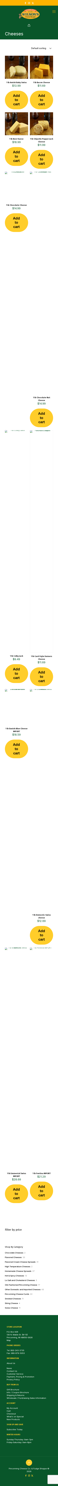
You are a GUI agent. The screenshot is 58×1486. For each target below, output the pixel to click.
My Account (12, 1408)
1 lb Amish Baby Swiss (16, 82)
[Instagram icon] (29, 3)
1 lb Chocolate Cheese (16, 205)
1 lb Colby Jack (16, 656)
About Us (11, 1363)
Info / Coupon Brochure (18, 1392)
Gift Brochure (13, 1389)
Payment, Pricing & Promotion (20, 1376)
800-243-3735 (17, 1350)
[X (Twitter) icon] (33, 3)
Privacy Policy (13, 1379)
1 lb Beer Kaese (16, 139)
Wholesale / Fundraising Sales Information (26, 1398)
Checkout (11, 1414)
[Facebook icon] (25, 3)
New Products (13, 1419)
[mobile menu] (54, 11)
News (9, 1368)
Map (9, 1340)
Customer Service (15, 1374)
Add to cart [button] (16, 100)
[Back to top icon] (29, 1462)
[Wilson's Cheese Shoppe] (29, 13)
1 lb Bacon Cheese (41, 82)
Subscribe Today (14, 1429)
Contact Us (12, 1371)
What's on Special (15, 1416)
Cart (9, 1411)
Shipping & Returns (15, 1395)
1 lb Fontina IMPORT (42, 1173)
